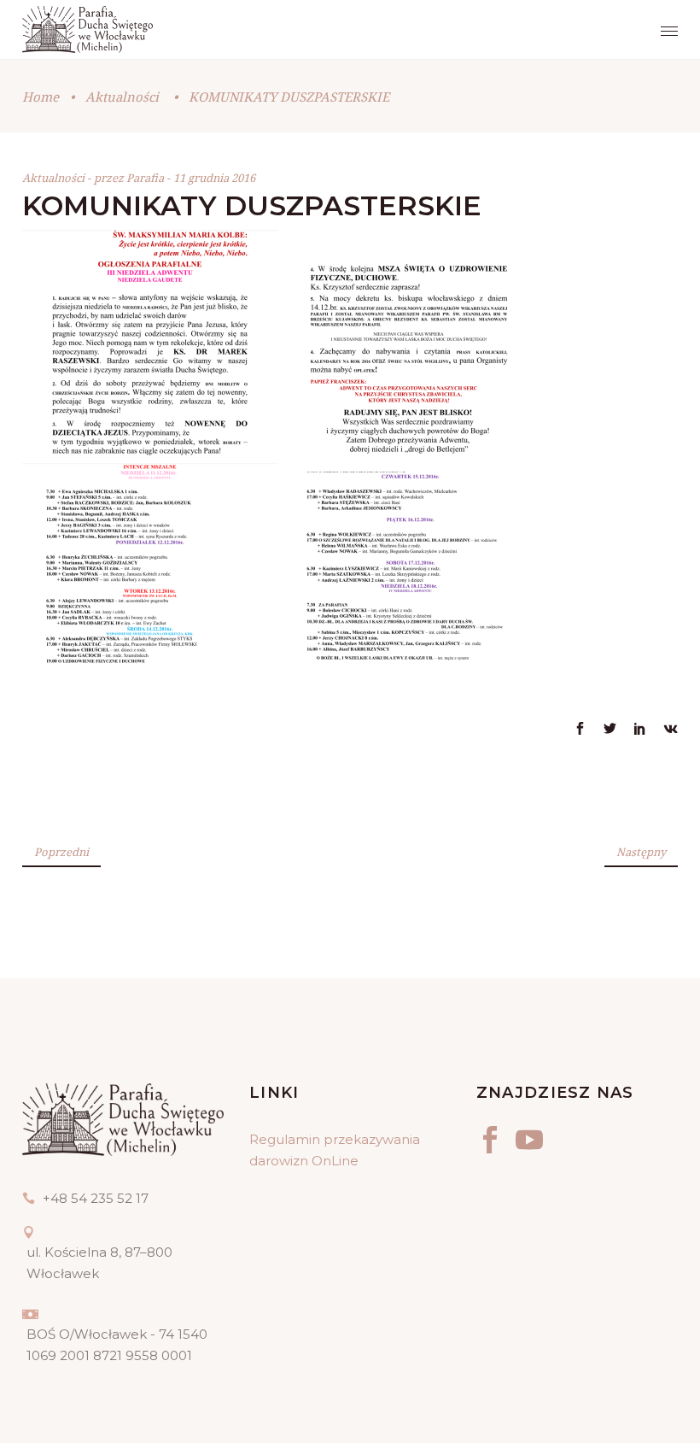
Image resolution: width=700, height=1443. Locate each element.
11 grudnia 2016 (214, 177)
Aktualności (122, 96)
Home (40, 96)
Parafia (146, 177)
